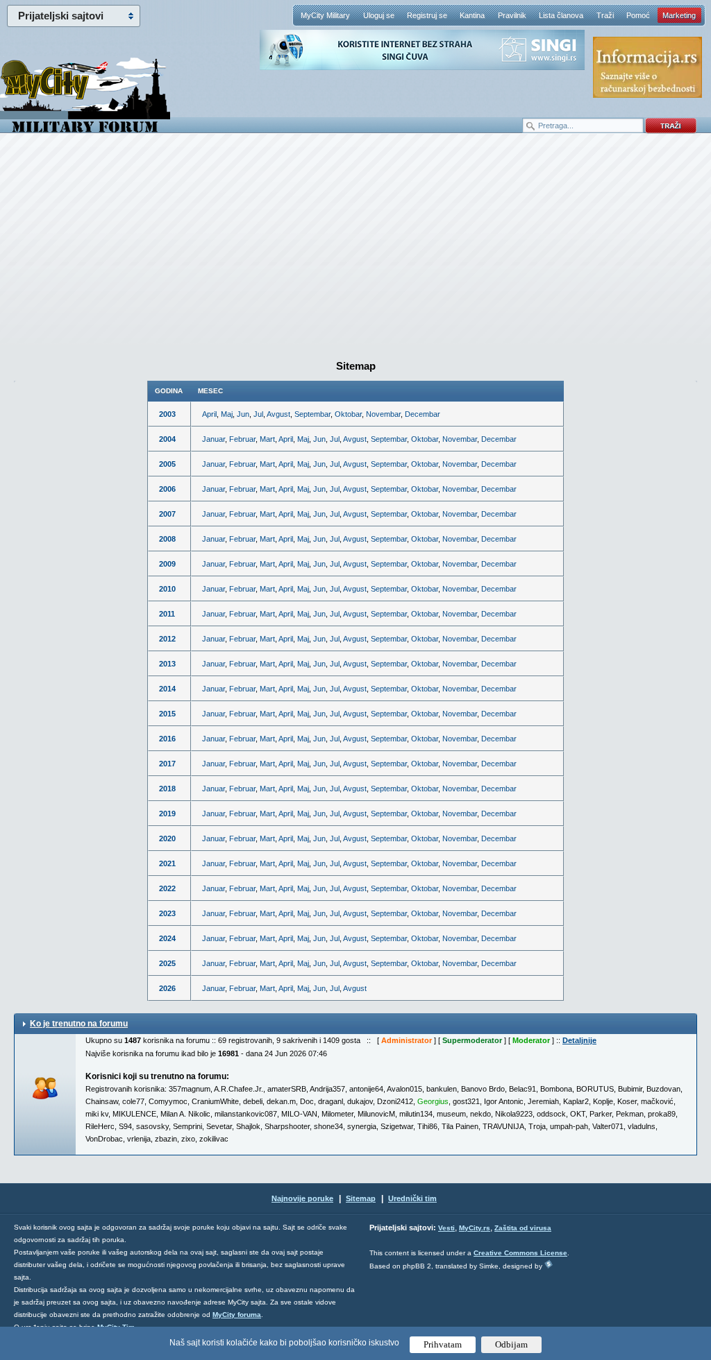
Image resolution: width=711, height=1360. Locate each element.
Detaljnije (579, 1040)
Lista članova (561, 15)
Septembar (312, 414)
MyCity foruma (236, 1314)
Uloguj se (378, 15)
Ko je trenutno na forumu (79, 1023)
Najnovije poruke (302, 1198)
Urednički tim (412, 1198)
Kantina (472, 15)
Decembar (422, 414)
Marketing (679, 15)
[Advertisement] (355, 243)
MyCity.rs (474, 1228)
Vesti (446, 1228)
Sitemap (361, 1198)
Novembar (383, 414)
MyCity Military (325, 15)
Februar (242, 439)
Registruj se (427, 15)
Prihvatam (443, 1344)
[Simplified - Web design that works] (548, 1263)
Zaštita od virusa (522, 1228)
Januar (213, 439)
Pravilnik (512, 15)
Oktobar (348, 414)
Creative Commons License (520, 1253)
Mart (267, 439)
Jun (243, 414)
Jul (258, 414)
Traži (605, 15)
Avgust (278, 414)
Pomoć (638, 15)
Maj (227, 414)
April (209, 414)
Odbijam (511, 1344)
